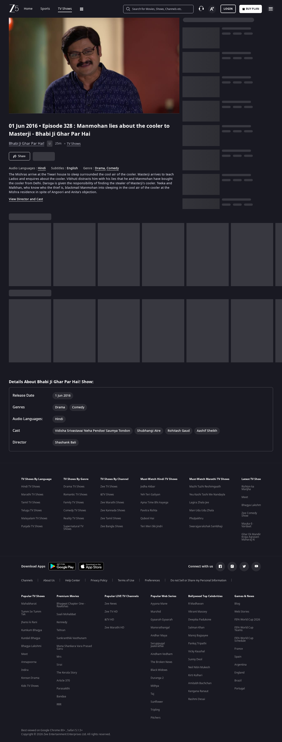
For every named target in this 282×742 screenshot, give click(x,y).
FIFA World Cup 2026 (247, 620)
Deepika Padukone (199, 620)
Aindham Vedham (162, 654)
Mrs (59, 657)
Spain (237, 657)
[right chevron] (277, 254)
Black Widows (159, 670)
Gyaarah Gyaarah (162, 620)
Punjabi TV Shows (32, 526)
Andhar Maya (159, 635)
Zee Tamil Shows (110, 518)
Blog (237, 604)
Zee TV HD (111, 612)
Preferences (152, 580)
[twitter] (244, 566)
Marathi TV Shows (32, 495)
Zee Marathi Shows (112, 502)
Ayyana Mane (159, 604)
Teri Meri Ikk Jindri (151, 526)
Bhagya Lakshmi (252, 505)
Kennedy (62, 622)
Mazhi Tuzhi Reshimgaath (205, 487)
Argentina (240, 665)
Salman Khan (196, 628)
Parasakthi (63, 689)
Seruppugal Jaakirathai (158, 644)
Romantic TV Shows (75, 495)
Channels (27, 580)
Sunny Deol (195, 659)
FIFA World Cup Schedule (243, 639)
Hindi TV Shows (30, 487)
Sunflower (157, 702)
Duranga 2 (157, 678)
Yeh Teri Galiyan (150, 495)
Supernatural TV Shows (73, 527)
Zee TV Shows (108, 487)
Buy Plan (252, 9)
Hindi (42, 168)
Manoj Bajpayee (198, 635)
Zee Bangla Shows (111, 526)
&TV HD (109, 620)
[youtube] (256, 566)
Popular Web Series (163, 596)
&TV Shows (107, 495)
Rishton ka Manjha (248, 488)
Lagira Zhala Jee (199, 502)
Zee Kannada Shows (112, 510)
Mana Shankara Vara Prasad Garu (74, 647)
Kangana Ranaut (198, 691)
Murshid (156, 612)
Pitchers (156, 718)
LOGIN (228, 9)
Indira (25, 670)
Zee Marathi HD (114, 628)
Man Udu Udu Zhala (201, 510)
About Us (49, 580)
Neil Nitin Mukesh (199, 667)
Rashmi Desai (196, 699)
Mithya (155, 686)
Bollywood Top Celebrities (205, 596)
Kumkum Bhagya (31, 630)
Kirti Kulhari (195, 675)
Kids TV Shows (30, 686)
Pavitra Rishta (148, 510)
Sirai (59, 665)
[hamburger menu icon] (270, 8)
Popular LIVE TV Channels (122, 596)
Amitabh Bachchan (199, 683)
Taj (152, 694)
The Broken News (161, 662)
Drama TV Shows (73, 487)
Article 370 (63, 681)
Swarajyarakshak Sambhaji (206, 526)
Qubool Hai (147, 518)
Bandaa (61, 696)
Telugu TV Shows (31, 510)
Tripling (155, 710)
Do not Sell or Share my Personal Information (198, 580)
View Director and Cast (26, 199)
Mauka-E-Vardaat (247, 525)
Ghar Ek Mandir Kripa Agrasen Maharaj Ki (251, 537)
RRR (59, 704)
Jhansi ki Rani (29, 622)
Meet (245, 497)
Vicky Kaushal (196, 651)
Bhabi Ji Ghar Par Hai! (26, 143)
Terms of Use (126, 580)
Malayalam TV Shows (34, 518)
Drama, (100, 168)
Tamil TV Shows (30, 502)
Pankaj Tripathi (197, 643)
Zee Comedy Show (249, 514)
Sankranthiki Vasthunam (71, 638)
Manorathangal (160, 628)
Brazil (238, 681)
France (238, 649)
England (239, 673)
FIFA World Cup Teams (243, 629)
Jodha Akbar (147, 487)
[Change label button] (212, 9)
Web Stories (241, 612)
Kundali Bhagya (30, 638)
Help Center (72, 580)
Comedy (113, 168)
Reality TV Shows (73, 518)
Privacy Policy (99, 580)
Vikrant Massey (197, 612)
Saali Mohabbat (66, 614)
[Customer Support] (201, 9)
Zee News (111, 604)
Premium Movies (68, 596)
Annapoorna (28, 662)
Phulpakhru (196, 518)
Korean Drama (30, 678)
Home (28, 8)
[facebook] (220, 566)
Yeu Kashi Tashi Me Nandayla (207, 495)
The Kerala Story (67, 673)
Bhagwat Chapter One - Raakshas (71, 605)
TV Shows (65, 8)
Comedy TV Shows (74, 510)
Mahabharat (28, 604)
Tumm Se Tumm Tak (31, 613)
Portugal (239, 689)
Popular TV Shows (33, 596)
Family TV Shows (73, 502)
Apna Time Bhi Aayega (154, 502)
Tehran (61, 630)
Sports (45, 8)
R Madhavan (195, 604)
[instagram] (232, 566)
